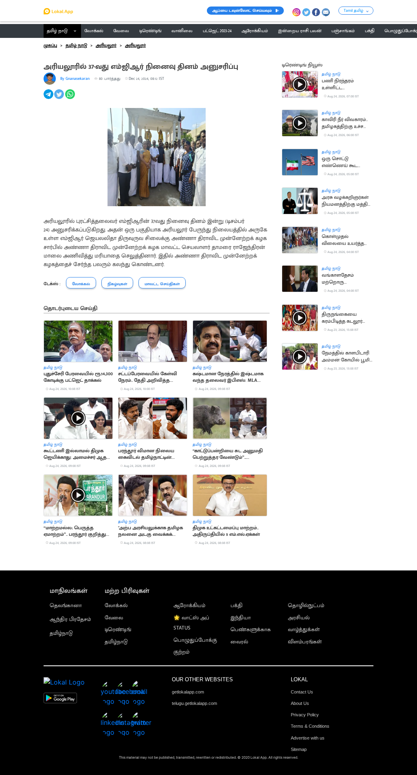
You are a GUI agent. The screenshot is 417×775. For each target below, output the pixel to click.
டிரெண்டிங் (118, 629)
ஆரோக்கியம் (189, 605)
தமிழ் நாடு (57, 31)
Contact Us (302, 691)
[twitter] (59, 98)
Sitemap (299, 749)
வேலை (114, 618)
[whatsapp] (70, 98)
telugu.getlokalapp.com (194, 703)
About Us (300, 703)
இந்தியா (240, 618)
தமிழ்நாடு (61, 633)
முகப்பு (50, 45)
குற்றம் (181, 652)
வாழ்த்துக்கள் (304, 629)
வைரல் (239, 642)
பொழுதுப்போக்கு (195, 640)
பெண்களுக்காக (250, 629)
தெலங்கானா (66, 605)
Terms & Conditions (310, 726)
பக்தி (236, 605)
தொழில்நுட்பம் (306, 605)
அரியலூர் (106, 45)
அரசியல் (298, 618)
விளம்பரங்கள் (305, 642)
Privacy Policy (305, 714)
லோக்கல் (116, 605)
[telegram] (49, 98)
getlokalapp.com (188, 691)
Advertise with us (308, 737)
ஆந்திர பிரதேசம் (70, 619)
